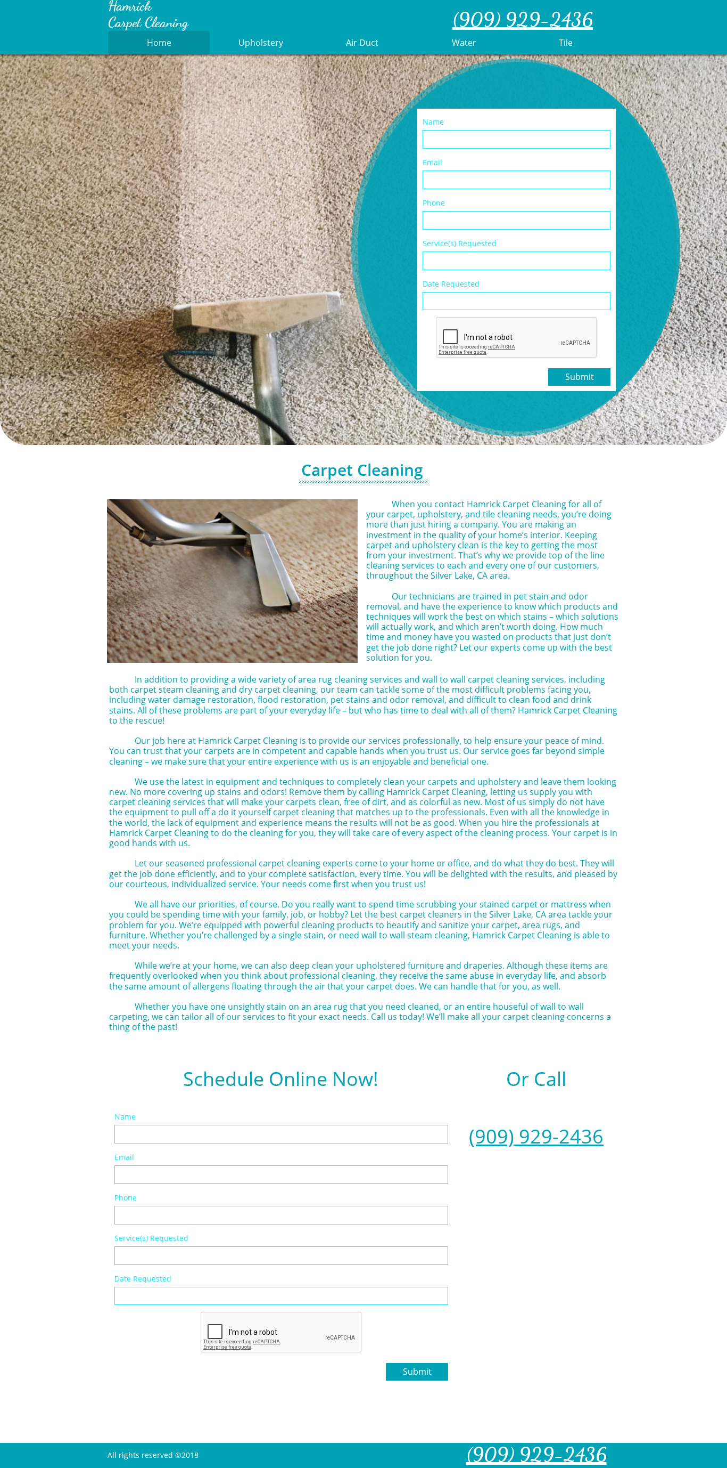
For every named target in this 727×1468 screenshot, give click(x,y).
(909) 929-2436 (536, 1136)
